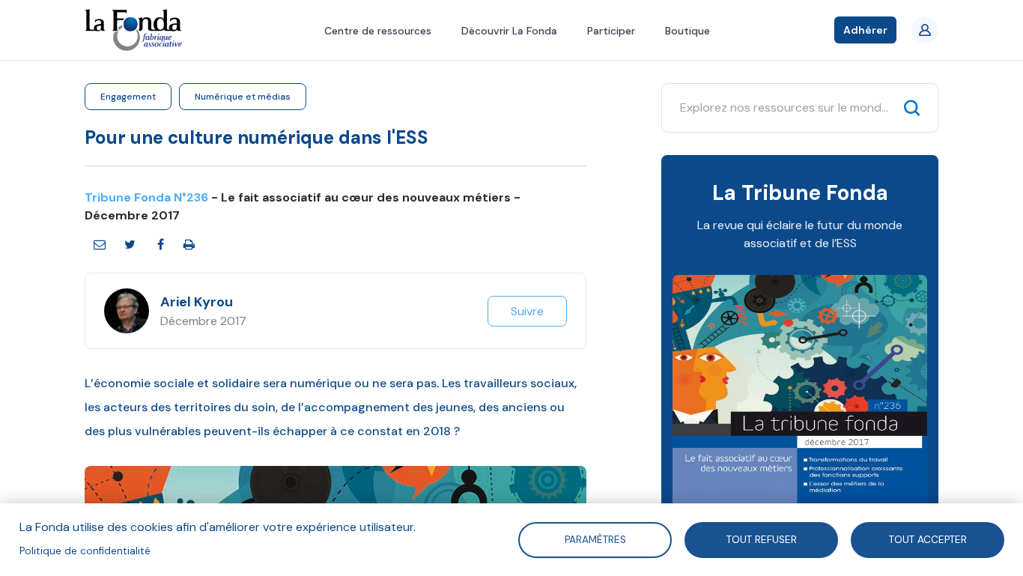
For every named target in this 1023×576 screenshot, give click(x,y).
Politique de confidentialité (85, 551)
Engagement (128, 97)
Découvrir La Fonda (509, 30)
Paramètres (594, 539)
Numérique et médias (243, 97)
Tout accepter (928, 539)
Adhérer (865, 30)
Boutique (687, 30)
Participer (611, 30)
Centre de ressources (377, 30)
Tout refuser (761, 539)
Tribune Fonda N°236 (146, 197)
